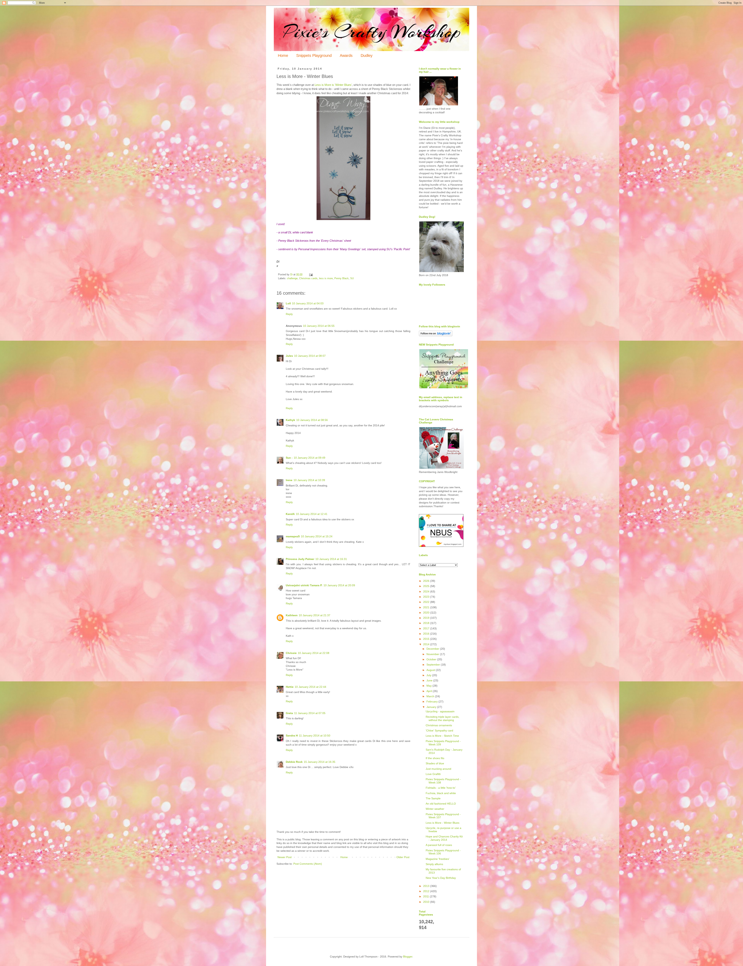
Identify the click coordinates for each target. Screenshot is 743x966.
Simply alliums (434, 864)
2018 (426, 623)
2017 (426, 628)
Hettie (290, 686)
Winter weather (435, 808)
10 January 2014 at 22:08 (313, 653)
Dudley (366, 55)
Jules (289, 355)
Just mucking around (438, 768)
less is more (326, 278)
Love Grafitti (433, 774)
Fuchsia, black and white (441, 793)
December (433, 648)
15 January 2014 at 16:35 (319, 761)
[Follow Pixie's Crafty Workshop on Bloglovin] (435, 335)
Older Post (402, 857)
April (429, 691)
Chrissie (291, 653)
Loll (288, 303)
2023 (426, 596)
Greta (289, 713)
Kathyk (290, 420)
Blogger (407, 956)
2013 (426, 885)
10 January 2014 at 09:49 (309, 457)
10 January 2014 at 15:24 (316, 536)
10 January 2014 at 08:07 (310, 355)
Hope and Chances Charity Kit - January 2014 (444, 838)
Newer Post (284, 857)
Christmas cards (308, 278)
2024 (426, 591)
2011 (426, 896)
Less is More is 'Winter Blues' (333, 84)
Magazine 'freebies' (437, 858)
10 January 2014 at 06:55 (319, 325)
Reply (289, 314)
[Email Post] (310, 274)
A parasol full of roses (439, 845)
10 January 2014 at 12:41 (311, 513)
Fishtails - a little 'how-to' (441, 787)
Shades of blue (435, 763)
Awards (346, 55)
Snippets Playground (314, 55)
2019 (426, 617)
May (429, 685)
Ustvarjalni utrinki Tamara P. (304, 585)
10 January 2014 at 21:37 (314, 615)
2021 (426, 607)
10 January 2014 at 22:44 (310, 686)
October (431, 659)
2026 (426, 580)
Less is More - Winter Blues (442, 822)
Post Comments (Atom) (307, 863)
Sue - (289, 457)
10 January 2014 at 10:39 (309, 480)
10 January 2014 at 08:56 (312, 420)
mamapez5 (293, 536)
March (430, 696)
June (429, 680)
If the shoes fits (435, 758)
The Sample (433, 798)
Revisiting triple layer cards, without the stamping (442, 718)
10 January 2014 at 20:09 (339, 585)
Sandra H (292, 735)
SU (352, 278)
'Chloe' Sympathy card (439, 730)
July (429, 675)
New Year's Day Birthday (441, 877)
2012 (426, 891)
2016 (426, 633)
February (432, 701)
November (433, 654)
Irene (289, 480)
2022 (426, 601)
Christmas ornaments (439, 725)
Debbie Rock (294, 761)
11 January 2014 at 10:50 (314, 735)
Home (283, 55)
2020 (426, 612)
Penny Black (341, 278)
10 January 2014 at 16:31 (331, 559)
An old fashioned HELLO (441, 803)
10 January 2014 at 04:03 (308, 303)
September (433, 664)
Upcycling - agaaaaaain (440, 711)
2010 (426, 901)
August (431, 670)
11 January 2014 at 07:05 (309, 713)
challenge (292, 278)
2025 (426, 586)
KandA (290, 513)
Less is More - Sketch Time (442, 735)
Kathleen (292, 615)
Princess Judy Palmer (300, 559)
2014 (426, 644)
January (431, 706)
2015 (426, 638)
